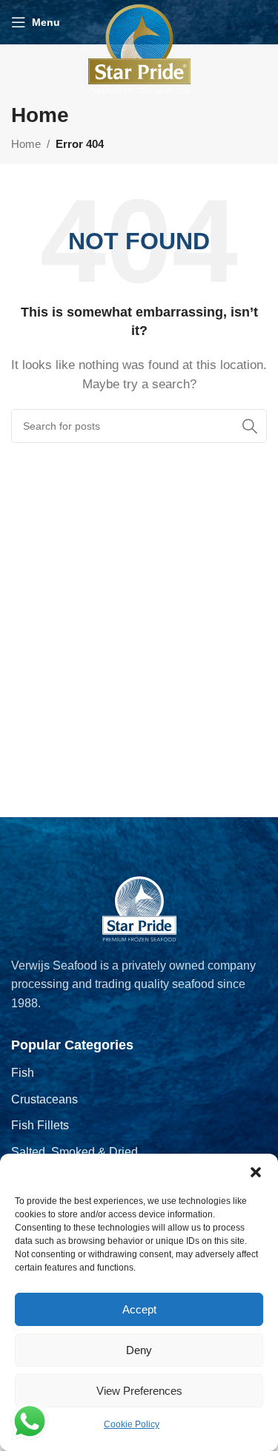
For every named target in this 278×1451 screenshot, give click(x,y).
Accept (139, 1309)
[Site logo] (139, 47)
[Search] (250, 426)
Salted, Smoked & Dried (74, 1152)
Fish (22, 1072)
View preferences (139, 1390)
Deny (139, 1350)
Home (26, 144)
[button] (255, 1172)
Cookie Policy (131, 1424)
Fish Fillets (40, 1125)
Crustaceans (44, 1099)
